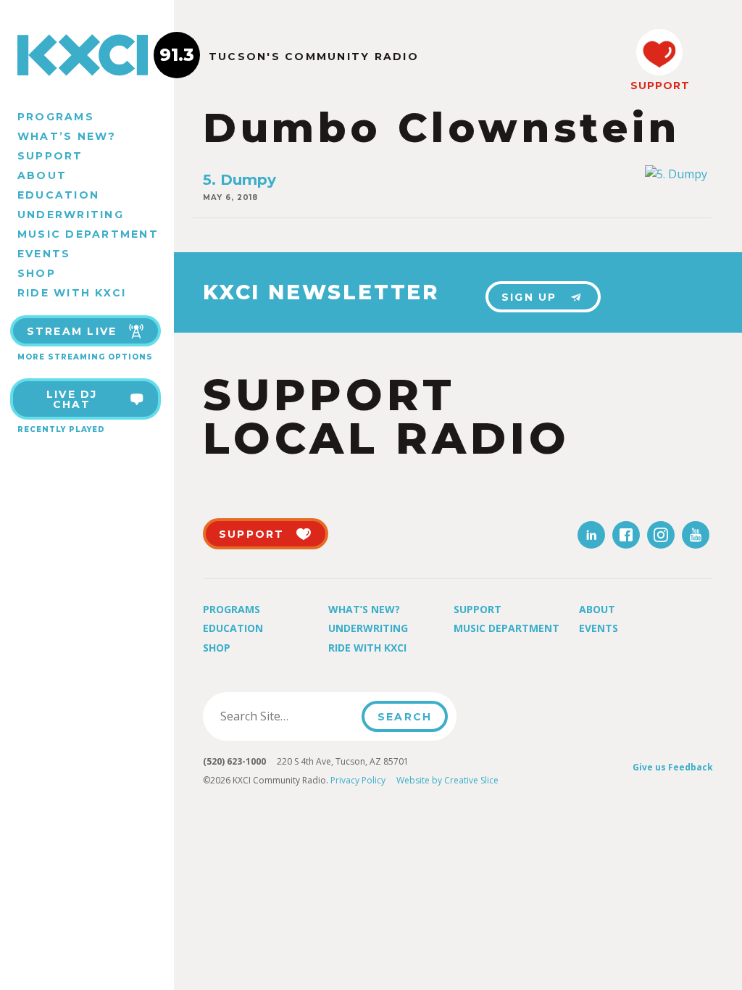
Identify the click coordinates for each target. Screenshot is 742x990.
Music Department (88, 234)
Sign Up (529, 297)
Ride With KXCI (71, 292)
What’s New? (67, 136)
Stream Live (72, 331)
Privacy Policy (357, 780)
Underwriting (70, 214)
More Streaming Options (85, 357)
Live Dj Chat (72, 399)
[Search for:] (287, 716)
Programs (55, 116)
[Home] (87, 55)
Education (58, 194)
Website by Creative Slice (447, 780)
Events (43, 253)
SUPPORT (659, 85)
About (42, 175)
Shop (36, 273)
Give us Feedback (673, 767)
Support (50, 155)
